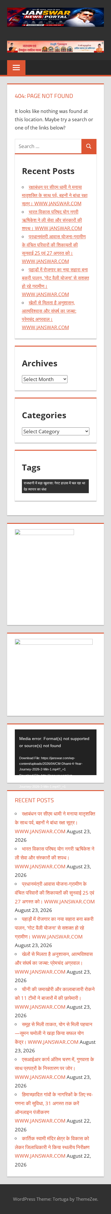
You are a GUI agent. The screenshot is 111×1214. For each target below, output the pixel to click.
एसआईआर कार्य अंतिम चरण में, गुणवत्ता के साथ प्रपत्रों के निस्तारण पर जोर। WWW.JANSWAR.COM (54, 1068)
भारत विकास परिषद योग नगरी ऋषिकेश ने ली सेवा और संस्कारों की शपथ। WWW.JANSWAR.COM (52, 220)
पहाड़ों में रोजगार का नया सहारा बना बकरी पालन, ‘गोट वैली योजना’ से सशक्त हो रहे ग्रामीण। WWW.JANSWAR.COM (54, 928)
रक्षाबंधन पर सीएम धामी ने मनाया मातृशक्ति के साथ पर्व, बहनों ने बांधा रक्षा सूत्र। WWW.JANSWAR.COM (55, 195)
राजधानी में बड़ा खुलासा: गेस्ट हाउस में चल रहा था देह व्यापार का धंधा (54, 486)
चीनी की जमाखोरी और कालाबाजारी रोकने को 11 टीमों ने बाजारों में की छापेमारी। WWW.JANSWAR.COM (55, 998)
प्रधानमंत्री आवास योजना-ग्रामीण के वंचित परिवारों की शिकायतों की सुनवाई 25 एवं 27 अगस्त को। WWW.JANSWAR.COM (55, 892)
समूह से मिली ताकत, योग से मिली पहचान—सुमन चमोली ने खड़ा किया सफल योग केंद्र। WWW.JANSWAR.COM (53, 1033)
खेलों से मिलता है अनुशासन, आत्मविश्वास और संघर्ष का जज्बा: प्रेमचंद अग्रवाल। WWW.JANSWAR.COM (54, 963)
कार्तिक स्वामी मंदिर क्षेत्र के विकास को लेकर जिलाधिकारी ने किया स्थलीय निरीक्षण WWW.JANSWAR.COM (52, 1147)
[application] (55, 752)
